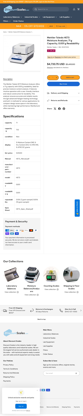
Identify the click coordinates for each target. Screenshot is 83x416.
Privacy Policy (8, 365)
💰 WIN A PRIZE (77, 208)
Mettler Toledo (52, 47)
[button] (78, 9)
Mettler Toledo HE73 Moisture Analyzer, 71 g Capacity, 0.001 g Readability (21, 32)
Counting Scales (51, 286)
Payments (7, 381)
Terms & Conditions (10, 369)
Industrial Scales (49, 338)
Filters (45, 350)
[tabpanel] (21, 96)
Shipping (50, 67)
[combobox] (50, 9)
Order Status (18, 21)
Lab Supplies (48, 346)
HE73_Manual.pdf (22, 159)
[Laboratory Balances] (11, 274)
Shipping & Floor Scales (71, 287)
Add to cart (70, 77)
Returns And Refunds (11, 373)
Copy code (61, 26)
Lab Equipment (48, 342)
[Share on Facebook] (59, 108)
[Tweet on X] (55, 108)
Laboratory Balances (11, 287)
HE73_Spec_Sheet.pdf (24, 209)
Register (58, 57)
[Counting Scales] (51, 274)
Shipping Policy (9, 377)
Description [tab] (8, 79)
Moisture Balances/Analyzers (31, 289)
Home (5, 32)
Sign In (50, 57)
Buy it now (63, 84)
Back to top (42, 319)
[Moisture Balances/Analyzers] (31, 274)
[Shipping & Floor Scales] (71, 274)
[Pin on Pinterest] (64, 108)
